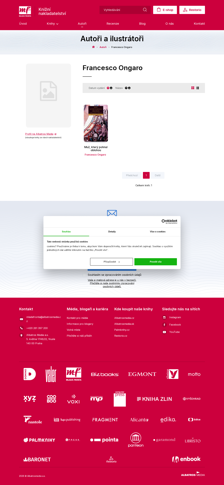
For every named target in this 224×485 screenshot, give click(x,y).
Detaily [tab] (112, 231)
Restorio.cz (120, 335)
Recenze (113, 23)
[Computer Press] (119, 399)
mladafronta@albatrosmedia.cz (43, 319)
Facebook (175, 324)
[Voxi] (73, 399)
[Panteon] (136, 440)
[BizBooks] (105, 374)
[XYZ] (29, 399)
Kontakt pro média (77, 317)
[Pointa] (104, 440)
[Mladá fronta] (74, 374)
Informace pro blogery (80, 323)
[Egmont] (142, 374)
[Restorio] (111, 459)
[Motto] (194, 374)
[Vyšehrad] (191, 399)
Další (157, 175)
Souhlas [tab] (66, 231)
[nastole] (32, 419)
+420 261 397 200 (37, 328)
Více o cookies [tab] (157, 231)
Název (119, 88)
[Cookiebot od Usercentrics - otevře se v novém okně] (164, 221)
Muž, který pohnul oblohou (95, 149)
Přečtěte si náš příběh (79, 335)
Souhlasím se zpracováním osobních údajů (114, 274)
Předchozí (132, 175)
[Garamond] (164, 440)
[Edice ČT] (194, 419)
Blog (142, 23)
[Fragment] (105, 419)
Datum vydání (97, 88)
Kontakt (199, 23)
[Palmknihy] (39, 440)
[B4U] (67, 419)
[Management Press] (96, 399)
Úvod (23, 23)
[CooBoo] (51, 399)
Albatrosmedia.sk (124, 323)
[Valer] (51, 374)
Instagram (175, 317)
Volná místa (73, 329)
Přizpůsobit (110, 261)
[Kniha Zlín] (154, 399)
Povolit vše (156, 261)
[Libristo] (193, 440)
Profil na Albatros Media (39, 133)
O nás (169, 23)
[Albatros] (172, 374)
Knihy (51, 23)
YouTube (174, 331)
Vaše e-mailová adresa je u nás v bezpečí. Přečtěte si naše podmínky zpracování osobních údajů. (112, 283)
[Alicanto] (139, 419)
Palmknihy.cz (122, 329)
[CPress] (72, 440)
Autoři (82, 23)
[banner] (42, 11)
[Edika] (168, 419)
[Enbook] (186, 459)
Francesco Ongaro (95, 154)
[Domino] (29, 374)
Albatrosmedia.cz (124, 317)
